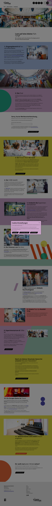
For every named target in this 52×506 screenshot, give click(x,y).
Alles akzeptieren (34, 232)
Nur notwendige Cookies (24, 232)
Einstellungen (15, 232)
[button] (39, 222)
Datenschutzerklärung (14, 230)
